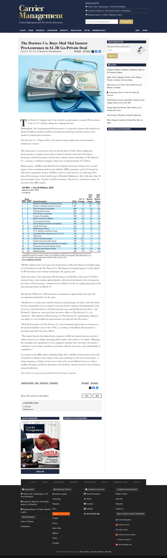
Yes (86, 396)
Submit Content (121, 494)
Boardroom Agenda (59, 494)
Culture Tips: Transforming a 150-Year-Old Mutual (106, 6)
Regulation (76, 30)
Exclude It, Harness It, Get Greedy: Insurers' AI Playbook (109, 10)
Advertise (119, 499)
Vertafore (55, 543)
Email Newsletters (93, 494)
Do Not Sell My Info (92, 513)
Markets (64, 30)
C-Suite (23, 30)
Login (144, 30)
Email (87, 51)
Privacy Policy (84, 552)
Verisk (54, 538)
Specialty (44, 383)
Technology (56, 499)
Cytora (54, 523)
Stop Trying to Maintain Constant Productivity (124, 115)
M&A (36, 383)
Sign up (112, 55)
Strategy (54, 383)
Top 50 (87, 30)
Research (40, 30)
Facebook (89, 503)
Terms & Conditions (97, 552)
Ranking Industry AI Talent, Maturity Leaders (105, 14)
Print (78, 51)
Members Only (99, 30)
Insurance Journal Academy (126, 534)
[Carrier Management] (50, 12)
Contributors (25, 526)
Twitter (89, 499)
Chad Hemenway (55, 51)
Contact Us (120, 508)
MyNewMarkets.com (125, 544)
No (97, 396)
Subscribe (119, 503)
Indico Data (56, 528)
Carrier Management (124, 520)
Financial (55, 503)
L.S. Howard (40, 51)
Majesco (55, 533)
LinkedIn (89, 508)
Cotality (55, 518)
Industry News (27, 383)
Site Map (108, 552)
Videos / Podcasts (27, 521)
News (30, 30)
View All (40, 471)
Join (137, 30)
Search (127, 21)
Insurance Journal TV (125, 539)
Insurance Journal (123, 525)
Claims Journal (122, 529)
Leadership (52, 30)
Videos (136, 482)
